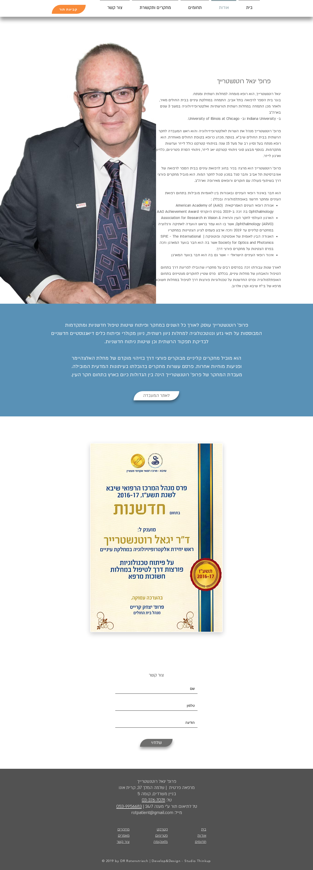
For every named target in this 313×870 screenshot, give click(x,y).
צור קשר (156, 675)
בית (203, 829)
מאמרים (123, 835)
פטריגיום (161, 835)
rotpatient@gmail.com (152, 813)
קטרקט (162, 829)
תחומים (200, 841)
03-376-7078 (153, 800)
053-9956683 (129, 806)
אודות (202, 835)
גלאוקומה (161, 841)
